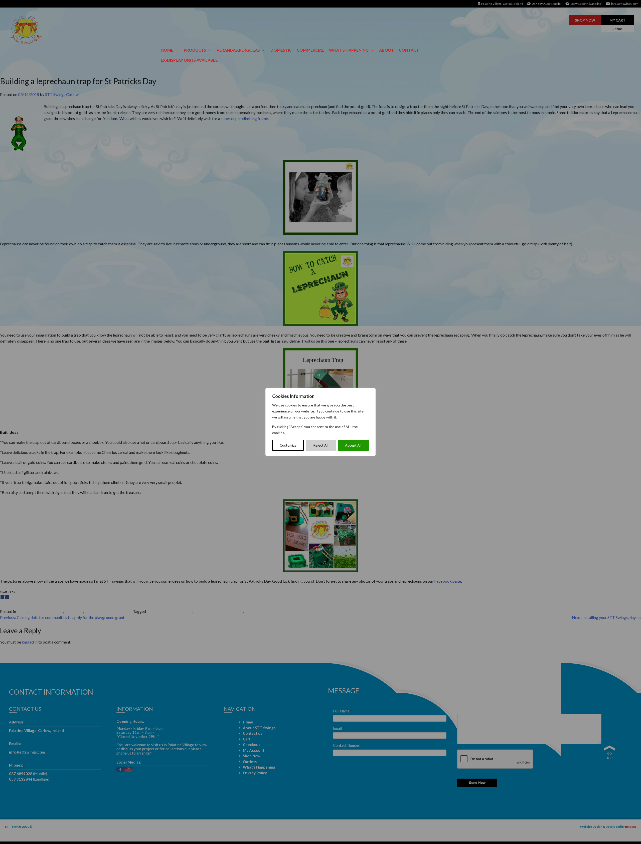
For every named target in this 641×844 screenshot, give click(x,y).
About (386, 50)
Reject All (320, 445)
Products (195, 50)
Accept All (353, 445)
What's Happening (349, 50)
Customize (288, 445)
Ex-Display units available (189, 60)
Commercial (310, 50)
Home (167, 50)
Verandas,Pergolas (238, 50)
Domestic (281, 50)
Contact (409, 50)
